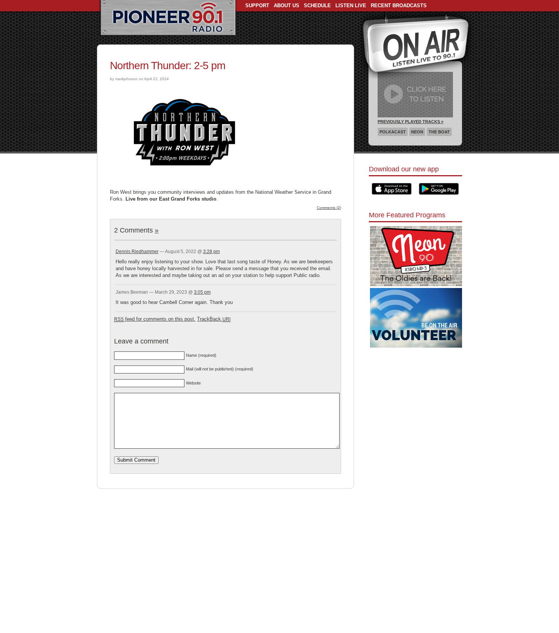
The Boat (439, 132)
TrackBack (213, 319)
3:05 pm (202, 292)
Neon (417, 132)
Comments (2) (329, 208)
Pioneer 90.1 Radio (168, 18)
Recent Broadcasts (399, 5)
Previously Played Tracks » (410, 121)
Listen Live (350, 5)
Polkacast (393, 132)
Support (257, 5)
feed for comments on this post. (154, 319)
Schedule (317, 5)
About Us (286, 5)
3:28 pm (211, 251)
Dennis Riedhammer (137, 251)
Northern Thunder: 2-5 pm (167, 65)
